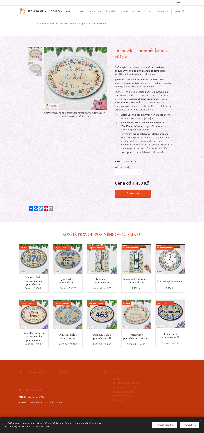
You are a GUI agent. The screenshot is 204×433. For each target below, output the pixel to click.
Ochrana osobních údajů (126, 387)
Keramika (50, 23)
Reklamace (118, 399)
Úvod (40, 23)
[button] (163, 11)
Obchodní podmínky (123, 391)
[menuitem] (83, 11)
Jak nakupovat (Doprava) (126, 382)
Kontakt (117, 378)
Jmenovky (62, 23)
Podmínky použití (122, 395)
